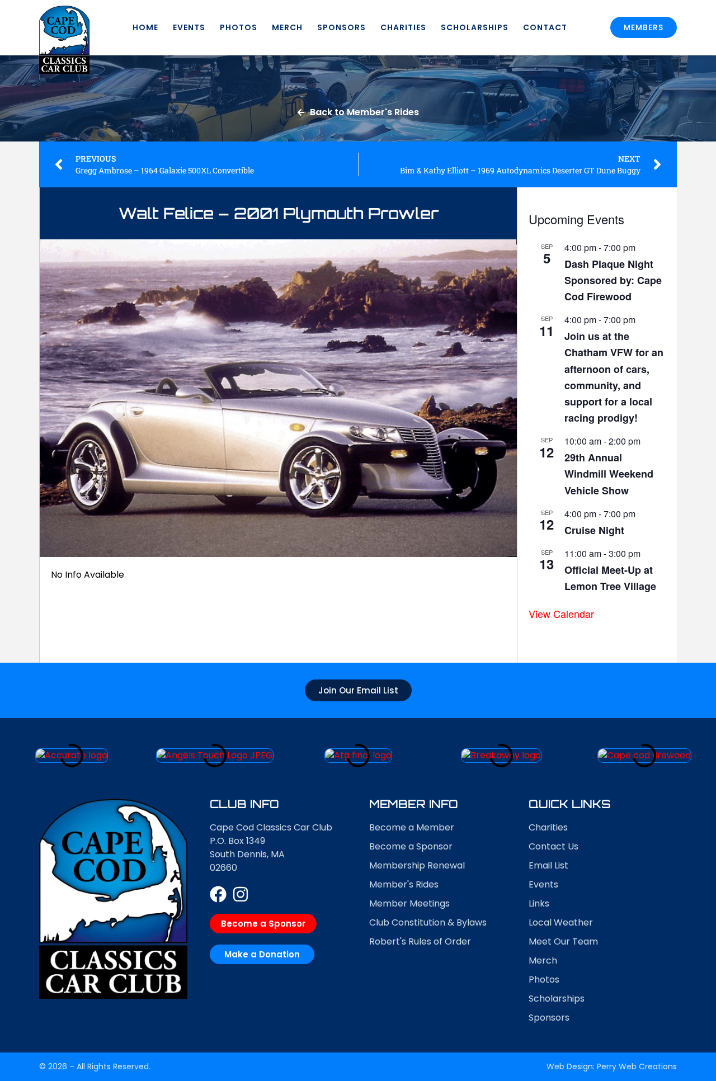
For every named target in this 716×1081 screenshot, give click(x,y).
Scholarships (474, 27)
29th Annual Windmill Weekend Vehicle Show (608, 473)
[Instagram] (240, 894)
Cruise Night (594, 530)
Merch (287, 27)
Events (189, 27)
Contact (545, 27)
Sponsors (341, 27)
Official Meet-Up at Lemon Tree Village (610, 578)
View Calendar (561, 613)
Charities (403, 27)
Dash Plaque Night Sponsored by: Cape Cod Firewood (613, 280)
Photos (238, 27)
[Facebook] (218, 894)
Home (145, 27)
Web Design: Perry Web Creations (612, 1066)
